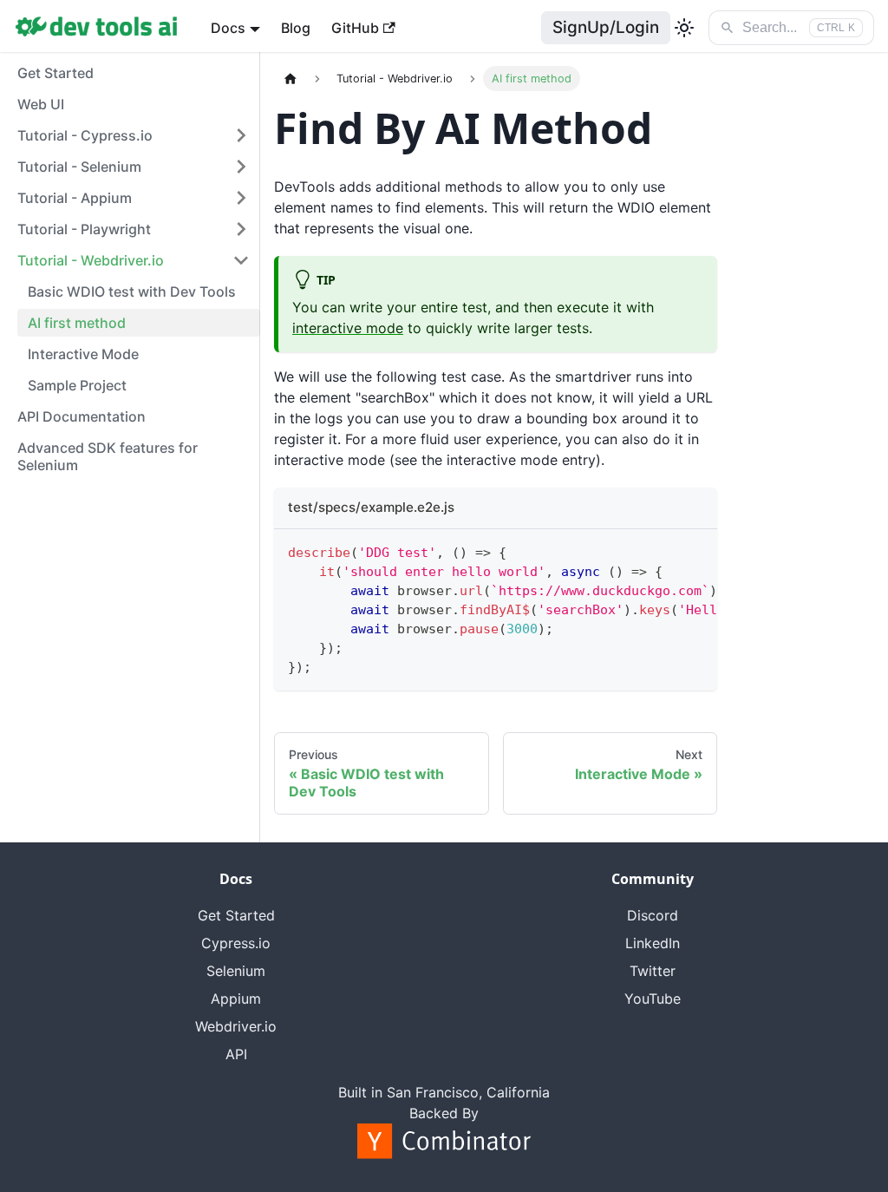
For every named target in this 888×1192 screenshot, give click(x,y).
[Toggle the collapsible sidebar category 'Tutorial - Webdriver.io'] (241, 260)
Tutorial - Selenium (79, 166)
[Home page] (290, 78)
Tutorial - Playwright (84, 229)
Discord (652, 915)
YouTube (652, 998)
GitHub (355, 27)
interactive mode (347, 328)
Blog (295, 27)
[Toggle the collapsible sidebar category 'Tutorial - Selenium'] (241, 166)
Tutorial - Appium (74, 197)
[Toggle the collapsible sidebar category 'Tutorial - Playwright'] (241, 229)
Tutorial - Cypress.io (85, 135)
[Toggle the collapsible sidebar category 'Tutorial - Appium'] (241, 198)
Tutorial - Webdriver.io (90, 260)
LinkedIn (652, 943)
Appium (236, 998)
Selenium (235, 970)
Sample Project (77, 385)
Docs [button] (228, 27)
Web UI (40, 104)
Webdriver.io (236, 1026)
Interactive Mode (83, 354)
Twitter (653, 970)
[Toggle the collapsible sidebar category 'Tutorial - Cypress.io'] (241, 135)
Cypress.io (236, 943)
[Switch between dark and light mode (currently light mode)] (684, 28)
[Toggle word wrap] (664, 551)
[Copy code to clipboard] (696, 551)
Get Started (55, 73)
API (236, 1054)
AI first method (77, 322)
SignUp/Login (605, 27)
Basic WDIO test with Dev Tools (132, 291)
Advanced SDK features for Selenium (107, 456)
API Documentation (81, 416)
